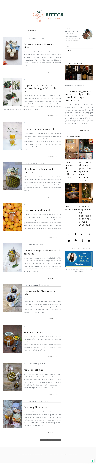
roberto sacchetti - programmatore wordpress (89, 463)
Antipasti (42, 38)
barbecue (42, 244)
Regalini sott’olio (34, 369)
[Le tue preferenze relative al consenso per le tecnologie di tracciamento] (92, 461)
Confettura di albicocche (38, 210)
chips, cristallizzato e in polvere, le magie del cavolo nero (40, 88)
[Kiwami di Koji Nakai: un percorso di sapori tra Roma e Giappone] (86, 193)
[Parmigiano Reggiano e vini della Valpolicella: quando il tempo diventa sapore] (79, 73)
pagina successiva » (55, 440)
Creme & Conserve (43, 123)
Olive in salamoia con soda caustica (39, 171)
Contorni (41, 79)
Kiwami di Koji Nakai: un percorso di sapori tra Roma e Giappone (85, 215)
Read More (53, 72)
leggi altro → (76, 41)
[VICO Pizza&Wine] (72, 193)
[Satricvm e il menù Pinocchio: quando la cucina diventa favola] (86, 149)
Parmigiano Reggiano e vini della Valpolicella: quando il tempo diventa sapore (78, 96)
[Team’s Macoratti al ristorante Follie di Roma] (72, 149)
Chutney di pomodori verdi (39, 129)
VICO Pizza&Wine (72, 208)
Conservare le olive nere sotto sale (41, 293)
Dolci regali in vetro (35, 407)
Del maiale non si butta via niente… (39, 46)
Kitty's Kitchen (48, 16)
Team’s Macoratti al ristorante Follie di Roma (71, 169)
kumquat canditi (33, 332)
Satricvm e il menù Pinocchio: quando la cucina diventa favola (85, 171)
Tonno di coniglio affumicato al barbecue (42, 252)
